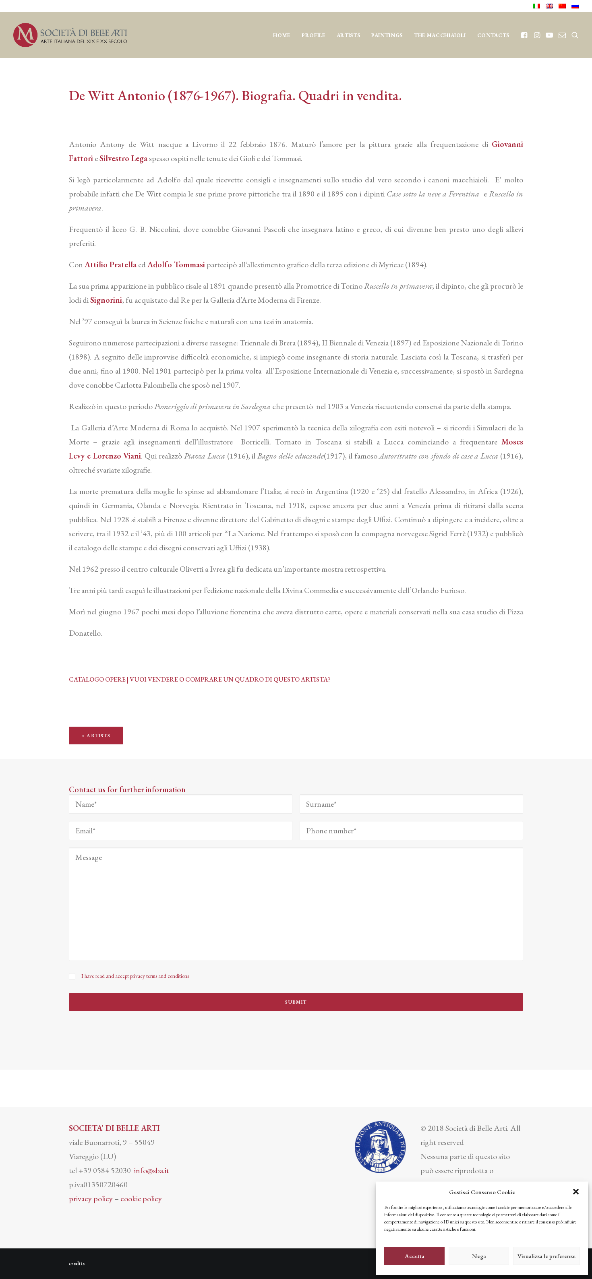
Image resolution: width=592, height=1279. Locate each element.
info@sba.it (151, 1170)
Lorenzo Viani (117, 455)
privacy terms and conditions (159, 976)
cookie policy (141, 1198)
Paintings (387, 35)
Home (281, 35)
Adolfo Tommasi (176, 264)
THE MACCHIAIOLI (440, 35)
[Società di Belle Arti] (70, 35)
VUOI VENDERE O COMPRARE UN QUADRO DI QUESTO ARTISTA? (230, 679)
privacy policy (91, 1198)
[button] (576, 1192)
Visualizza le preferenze (546, 1256)
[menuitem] (538, 6)
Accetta (414, 1256)
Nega (479, 1256)
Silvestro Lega (123, 158)
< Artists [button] (96, 735)
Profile (313, 35)
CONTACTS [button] (493, 35)
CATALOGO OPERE (97, 679)
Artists (348, 35)
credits (77, 1263)
